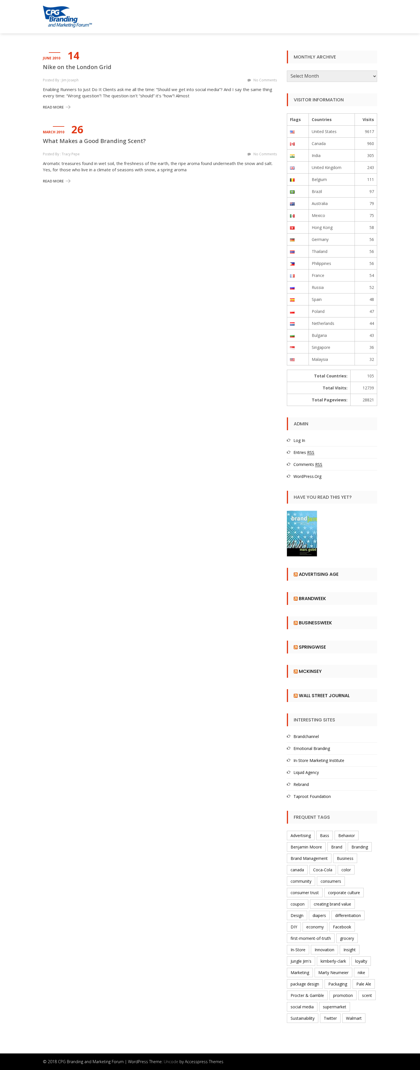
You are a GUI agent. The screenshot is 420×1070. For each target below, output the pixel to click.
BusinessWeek (315, 623)
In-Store (298, 949)
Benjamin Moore (306, 847)
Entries (303, 452)
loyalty (361, 961)
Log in (299, 440)
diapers (319, 915)
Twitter (330, 1018)
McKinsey (310, 671)
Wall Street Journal (324, 695)
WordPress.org (307, 476)
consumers (331, 881)
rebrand (301, 784)
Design (297, 915)
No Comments (265, 80)
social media (302, 1006)
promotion (343, 995)
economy (315, 927)
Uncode (171, 1061)
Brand (336, 847)
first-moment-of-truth (311, 938)
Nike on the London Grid (77, 67)
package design (305, 984)
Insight (349, 949)
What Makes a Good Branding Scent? (94, 141)
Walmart (354, 1018)
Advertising (301, 835)
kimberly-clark (333, 961)
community (301, 881)
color (346, 869)
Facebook (342, 927)
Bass (324, 835)
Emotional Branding (311, 748)
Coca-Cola (322, 869)
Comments (307, 464)
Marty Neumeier (333, 972)
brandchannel (306, 736)
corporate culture (344, 892)
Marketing (300, 972)
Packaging (337, 984)
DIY (294, 927)
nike (361, 972)
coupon (298, 904)
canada (297, 869)
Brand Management (309, 858)
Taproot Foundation (312, 796)
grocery (347, 938)
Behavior (346, 835)
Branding (359, 847)
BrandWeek (312, 598)
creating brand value (332, 904)
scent (367, 995)
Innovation (324, 949)
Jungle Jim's (301, 961)
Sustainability (303, 1018)
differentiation (348, 915)
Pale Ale (363, 984)
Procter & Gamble (307, 995)
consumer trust (305, 892)
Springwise (312, 647)
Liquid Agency (306, 772)
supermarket (334, 1006)
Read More (53, 107)
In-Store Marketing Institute (318, 760)
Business (345, 858)
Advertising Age (319, 574)
